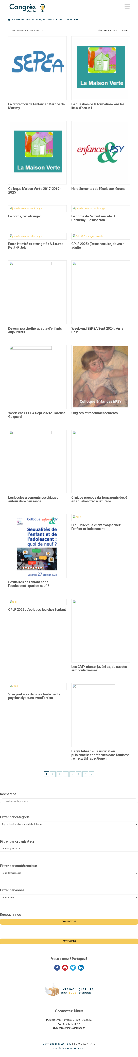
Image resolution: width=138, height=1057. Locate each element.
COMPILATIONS (69, 921)
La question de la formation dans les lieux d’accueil (97, 106)
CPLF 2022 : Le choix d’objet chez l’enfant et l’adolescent (95, 527)
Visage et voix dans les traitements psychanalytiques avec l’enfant (34, 696)
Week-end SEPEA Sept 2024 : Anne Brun (97, 330)
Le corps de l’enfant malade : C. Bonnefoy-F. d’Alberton (94, 218)
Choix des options (37, 93)
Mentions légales (54, 1044)
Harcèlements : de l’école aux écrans (98, 189)
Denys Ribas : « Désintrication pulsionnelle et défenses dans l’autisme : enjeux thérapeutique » (100, 755)
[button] (127, 6)
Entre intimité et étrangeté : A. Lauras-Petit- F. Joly (36, 246)
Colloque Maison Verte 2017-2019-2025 (34, 190)
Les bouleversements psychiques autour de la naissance (33, 499)
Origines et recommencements (94, 413)
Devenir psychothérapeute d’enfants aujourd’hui (35, 330)
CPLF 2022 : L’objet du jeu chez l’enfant (37, 610)
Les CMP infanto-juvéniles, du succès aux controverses (99, 668)
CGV (69, 1044)
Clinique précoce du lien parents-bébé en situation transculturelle (99, 499)
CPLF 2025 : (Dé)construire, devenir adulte (97, 246)
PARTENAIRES (69, 941)
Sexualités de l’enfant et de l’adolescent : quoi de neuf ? (28, 584)
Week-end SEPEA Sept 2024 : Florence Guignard (36, 415)
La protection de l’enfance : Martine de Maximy (36, 106)
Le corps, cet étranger (24, 216)
